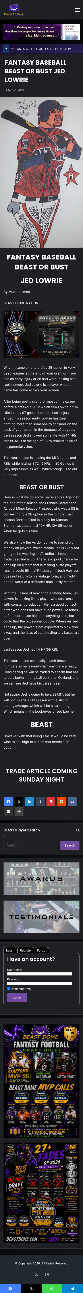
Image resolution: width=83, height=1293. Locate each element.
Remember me (21, 989)
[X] (19, 801)
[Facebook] (8, 801)
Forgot (41, 950)
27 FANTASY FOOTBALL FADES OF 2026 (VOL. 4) (45, 49)
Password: (14, 979)
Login (10, 950)
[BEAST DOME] (13, 9)
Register (26, 950)
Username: (14, 969)
